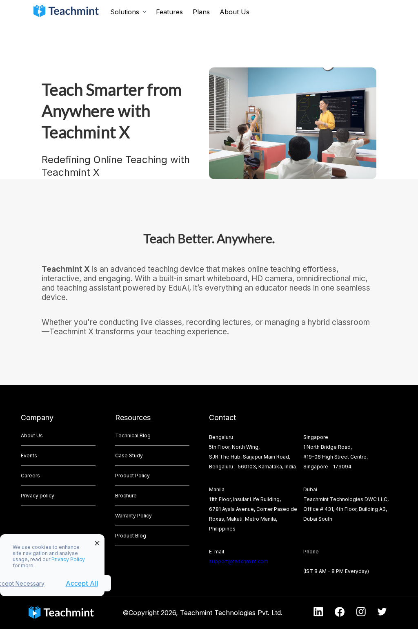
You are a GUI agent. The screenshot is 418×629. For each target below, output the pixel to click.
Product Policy (132, 475)
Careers (30, 475)
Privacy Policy (68, 559)
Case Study (129, 455)
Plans (201, 12)
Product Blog (130, 536)
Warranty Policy (133, 516)
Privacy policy (37, 495)
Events (29, 455)
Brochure (126, 495)
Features (169, 12)
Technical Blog (133, 435)
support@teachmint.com (238, 561)
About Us (234, 12)
